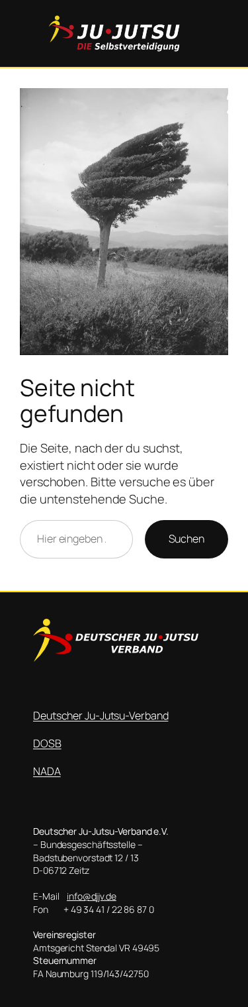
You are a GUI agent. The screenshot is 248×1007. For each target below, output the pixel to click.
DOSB (47, 743)
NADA (47, 771)
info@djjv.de (91, 896)
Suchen (186, 538)
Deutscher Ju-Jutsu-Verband (100, 715)
